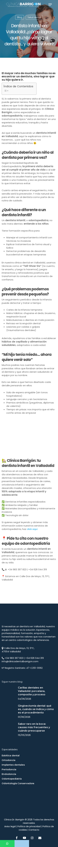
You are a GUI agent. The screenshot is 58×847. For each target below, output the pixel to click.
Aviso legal (10, 826)
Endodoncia (9, 774)
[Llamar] (22, 843)
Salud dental (34, 17)
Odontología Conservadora (18, 783)
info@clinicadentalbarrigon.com (20, 661)
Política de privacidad (29, 826)
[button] (50, 4)
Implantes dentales (13, 764)
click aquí (32, 529)
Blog (19, 17)
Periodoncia (9, 769)
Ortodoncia (8, 760)
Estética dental (10, 755)
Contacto (34, 829)
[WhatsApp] (7, 843)
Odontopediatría (12, 778)
